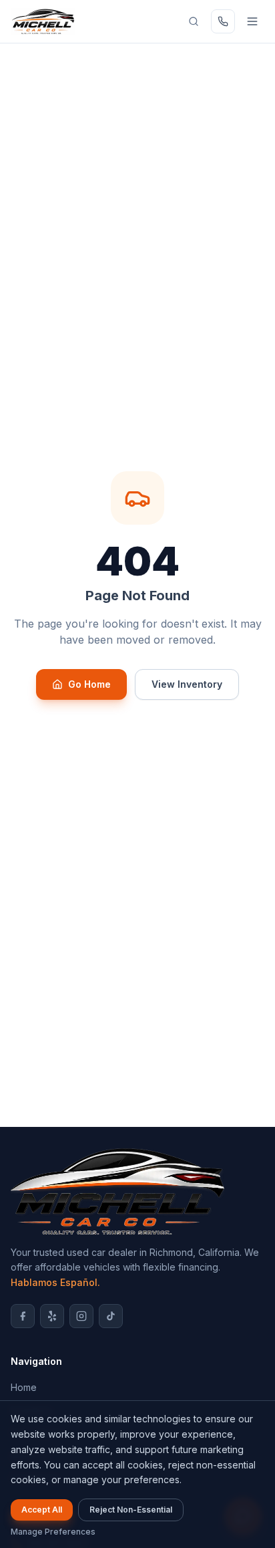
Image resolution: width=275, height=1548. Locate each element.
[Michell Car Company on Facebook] (23, 1316)
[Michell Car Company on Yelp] (52, 1316)
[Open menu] (252, 21)
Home (24, 1387)
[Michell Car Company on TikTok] (111, 1316)
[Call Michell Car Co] (223, 21)
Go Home (89, 684)
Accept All (41, 1510)
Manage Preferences (53, 1532)
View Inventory (187, 684)
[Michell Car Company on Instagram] (81, 1316)
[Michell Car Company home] (43, 21)
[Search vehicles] (194, 21)
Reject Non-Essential (130, 1510)
